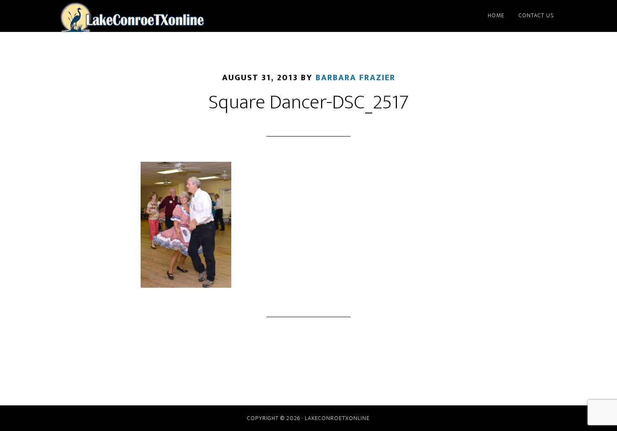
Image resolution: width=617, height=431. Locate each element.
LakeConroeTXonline (132, 16)
